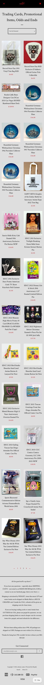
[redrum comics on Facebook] (22, 657)
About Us (24, 670)
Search (18, 670)
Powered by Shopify (31, 667)
